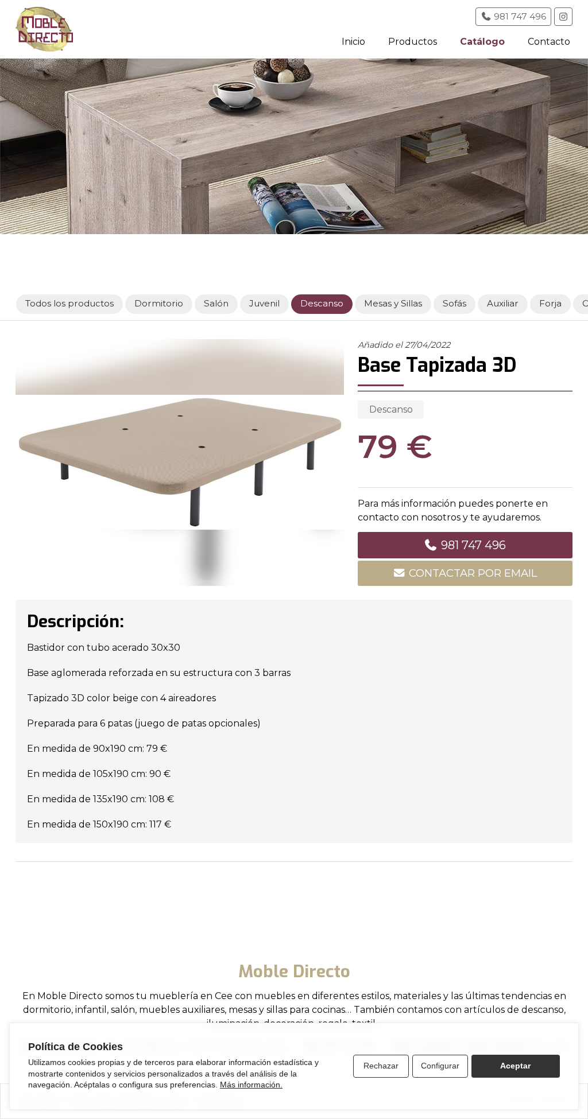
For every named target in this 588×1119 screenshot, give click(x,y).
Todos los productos (70, 303)
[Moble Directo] (44, 29)
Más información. (251, 1084)
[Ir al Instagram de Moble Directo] (563, 16)
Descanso (391, 409)
